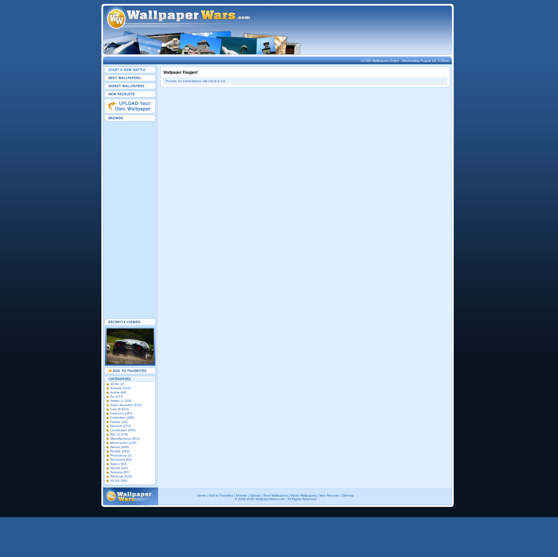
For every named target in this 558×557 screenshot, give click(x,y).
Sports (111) (119, 468)
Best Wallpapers (276, 495)
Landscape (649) (123, 430)
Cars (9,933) (119, 409)
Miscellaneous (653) (125, 438)
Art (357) (116, 396)
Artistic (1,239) (120, 400)
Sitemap (348, 495)
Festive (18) (119, 421)
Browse (241, 495)
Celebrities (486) (122, 417)
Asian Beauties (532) (125, 405)
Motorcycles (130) (123, 443)
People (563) (119, 451)
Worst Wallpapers (303, 495)
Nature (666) (119, 447)
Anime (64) (118, 392)
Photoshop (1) (120, 455)
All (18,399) (118, 480)
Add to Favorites (221, 495)
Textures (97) (119, 472)
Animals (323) (120, 388)
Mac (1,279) (119, 434)
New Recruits (329, 495)
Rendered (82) (121, 459)
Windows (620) (121, 476)
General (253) (120, 426)
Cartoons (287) (121, 413)
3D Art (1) (117, 384)
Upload (255, 495)
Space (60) (118, 464)
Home (201, 495)
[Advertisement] (130, 220)
